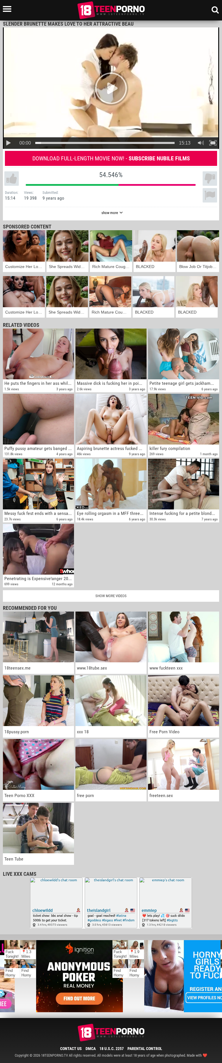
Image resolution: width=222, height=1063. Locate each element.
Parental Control (144, 1049)
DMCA (91, 1049)
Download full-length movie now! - (111, 158)
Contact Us (71, 1049)
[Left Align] (8, 8)
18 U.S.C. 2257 (111, 1049)
